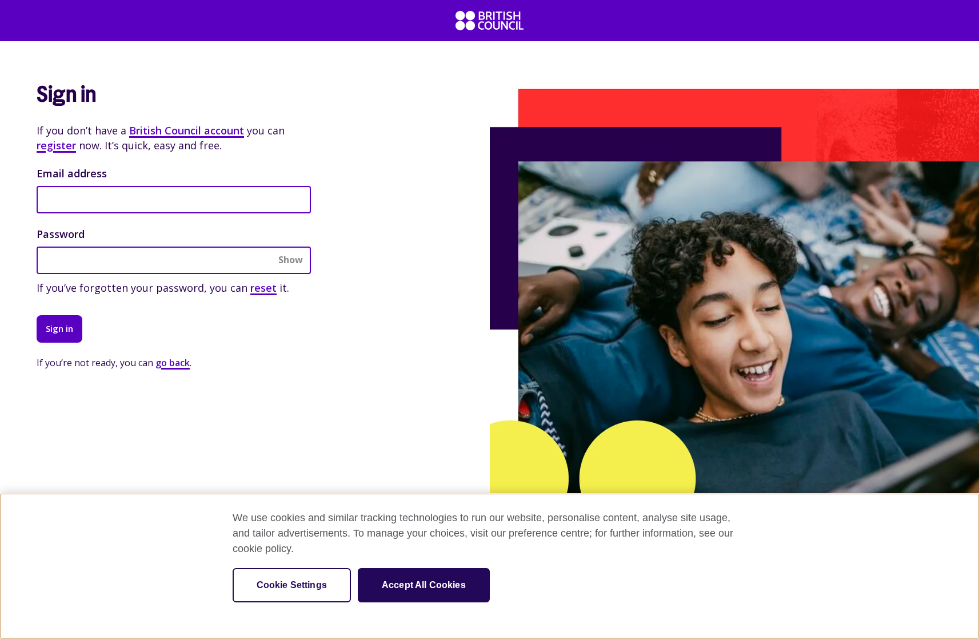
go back (172, 362)
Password (61, 234)
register (56, 145)
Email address (72, 173)
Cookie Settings (292, 585)
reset (263, 288)
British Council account (186, 130)
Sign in (59, 328)
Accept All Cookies (424, 585)
